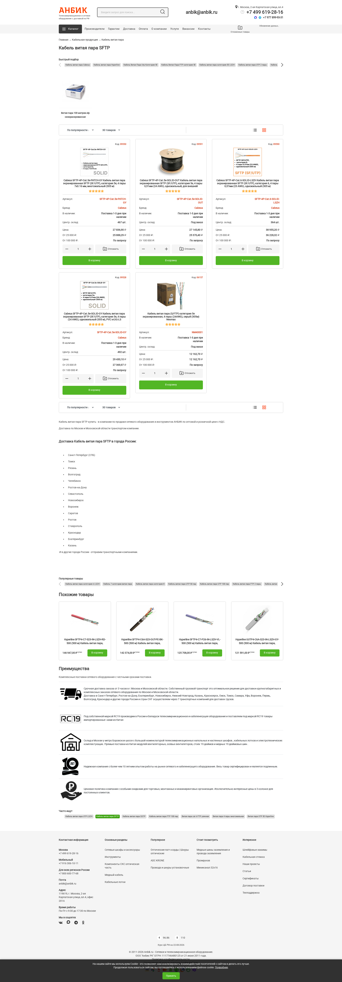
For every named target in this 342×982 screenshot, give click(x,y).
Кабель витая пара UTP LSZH (79, 816)
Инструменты (113, 856)
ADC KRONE (157, 860)
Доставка (129, 28)
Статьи (247, 871)
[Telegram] (260, 17)
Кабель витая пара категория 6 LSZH (83, 584)
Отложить (113, 249)
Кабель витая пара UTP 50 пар (182, 584)
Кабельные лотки (115, 882)
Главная (63, 39)
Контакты (204, 28)
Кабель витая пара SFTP (107, 816)
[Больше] (89, 248)
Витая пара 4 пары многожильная (228, 816)
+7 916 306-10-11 (68, 863)
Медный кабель (114, 874)
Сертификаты (251, 878)
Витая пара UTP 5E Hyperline (261, 816)
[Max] (255, 17)
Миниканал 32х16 (207, 867)
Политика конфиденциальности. (171, 959)
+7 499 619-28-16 (265, 12)
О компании (159, 28)
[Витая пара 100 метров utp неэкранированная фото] (75, 91)
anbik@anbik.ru (201, 12)
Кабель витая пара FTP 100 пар (163, 816)
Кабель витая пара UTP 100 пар (214, 584)
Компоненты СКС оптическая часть (122, 866)
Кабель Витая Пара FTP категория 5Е (178, 65)
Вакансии (188, 28)
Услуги (174, 28)
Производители (95, 28)
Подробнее (221, 967)
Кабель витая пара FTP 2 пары (247, 584)
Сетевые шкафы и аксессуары (122, 849)
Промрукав (203, 860)
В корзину (94, 260)
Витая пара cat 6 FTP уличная (195, 816)
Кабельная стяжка (254, 856)
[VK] (61, 922)
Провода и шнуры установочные (170, 867)
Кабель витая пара (113, 39)
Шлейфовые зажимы (255, 849)
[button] (70, 29)
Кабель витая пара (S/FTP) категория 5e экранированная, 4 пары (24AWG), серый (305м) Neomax (171, 316)
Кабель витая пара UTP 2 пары (253, 65)
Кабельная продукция (85, 39)
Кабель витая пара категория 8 (150, 584)
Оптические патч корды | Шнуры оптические (170, 851)
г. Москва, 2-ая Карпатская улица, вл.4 (260, 7)
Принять (171, 975)
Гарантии (114, 28)
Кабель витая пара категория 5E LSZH (217, 65)
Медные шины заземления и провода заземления (213, 851)
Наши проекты (251, 864)
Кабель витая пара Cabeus (78, 65)
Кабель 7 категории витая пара (117, 584)
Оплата (143, 28)
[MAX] (68, 922)
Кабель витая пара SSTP (134, 816)
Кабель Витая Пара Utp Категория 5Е (140, 65)
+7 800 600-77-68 (68, 873)
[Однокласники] (83, 922)
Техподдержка (251, 892)
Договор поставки (253, 885)
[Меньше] (66, 248)
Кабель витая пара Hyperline (107, 65)
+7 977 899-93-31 (273, 17)
